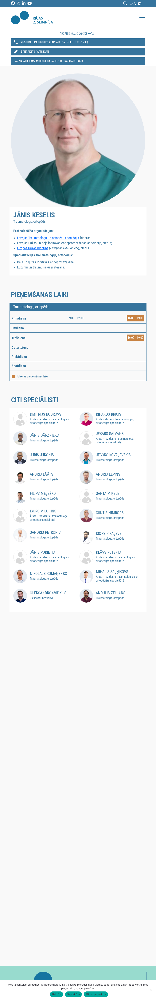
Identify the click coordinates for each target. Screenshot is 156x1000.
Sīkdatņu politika (96, 994)
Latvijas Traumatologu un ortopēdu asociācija (48, 238)
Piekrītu (56, 994)
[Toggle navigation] (142, 17)
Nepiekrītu (73, 994)
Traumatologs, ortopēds (31, 307)
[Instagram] (18, 4)
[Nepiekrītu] (151, 990)
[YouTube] (29, 4)
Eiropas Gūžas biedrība (32, 248)
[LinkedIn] (23, 4)
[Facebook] (13, 4)
